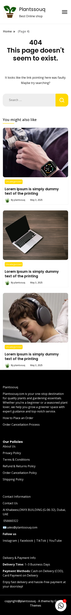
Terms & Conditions (16, 460)
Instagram (10, 541)
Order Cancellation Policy (20, 473)
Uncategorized (14, 181)
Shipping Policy (13, 479)
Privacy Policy (12, 453)
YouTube (55, 541)
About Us (9, 446)
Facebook (26, 541)
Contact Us (10, 503)
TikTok (41, 541)
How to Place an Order (18, 418)
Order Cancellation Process (21, 425)
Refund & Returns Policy (19, 466)
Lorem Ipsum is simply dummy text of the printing (32, 191)
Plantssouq (32, 9)
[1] (61, 605)
